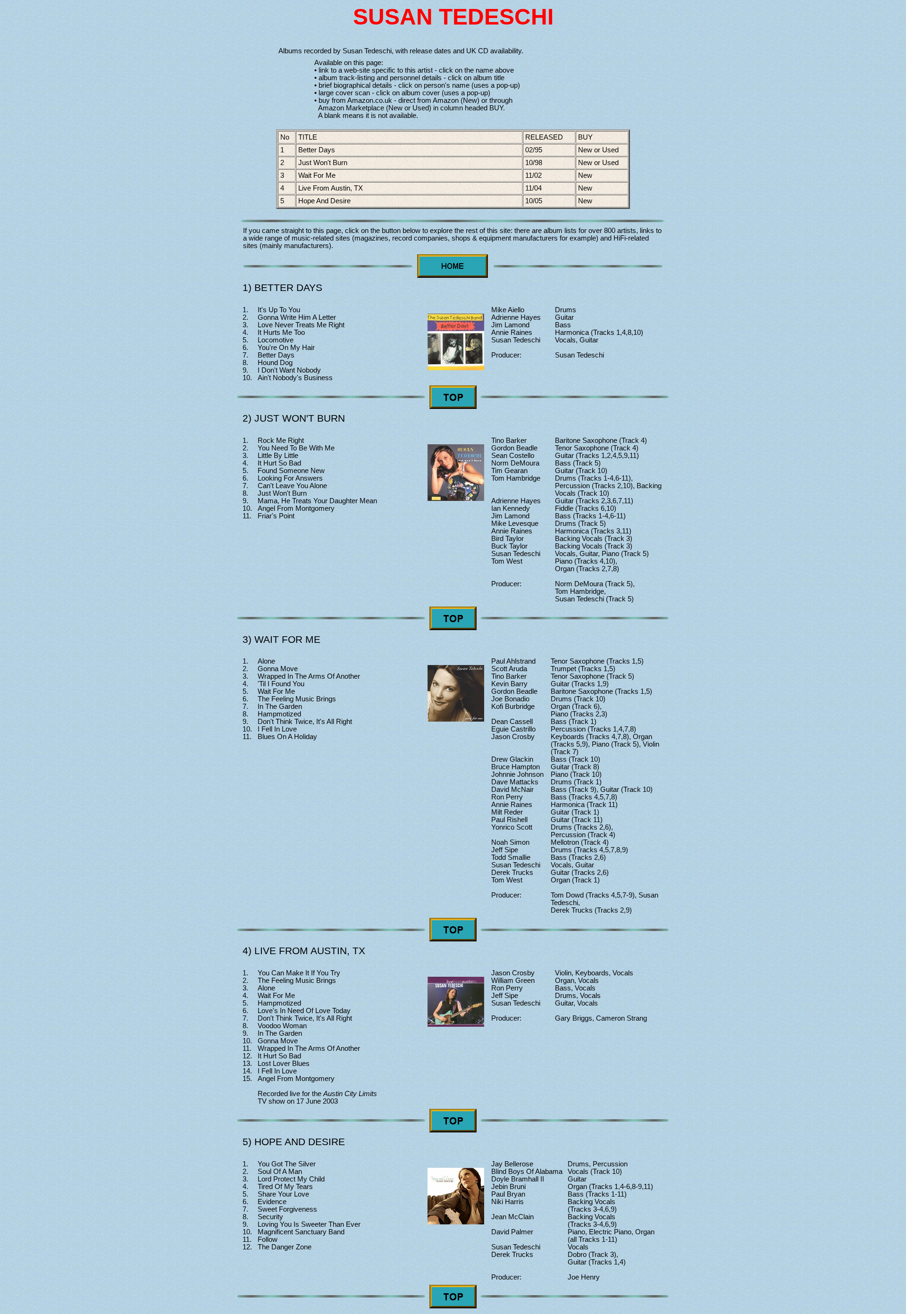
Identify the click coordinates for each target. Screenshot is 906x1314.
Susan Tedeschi (515, 340)
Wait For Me (317, 175)
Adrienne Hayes (516, 317)
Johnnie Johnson (517, 774)
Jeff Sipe (504, 850)
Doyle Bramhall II (517, 1179)
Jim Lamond (510, 325)
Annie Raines (511, 332)
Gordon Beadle (514, 448)
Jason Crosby (513, 736)
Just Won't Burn (322, 162)
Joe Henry (584, 1277)
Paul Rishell (509, 819)
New (586, 175)
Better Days (316, 150)
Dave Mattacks (514, 782)
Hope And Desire (324, 201)
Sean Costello (512, 455)
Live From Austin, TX (330, 188)
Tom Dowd (567, 895)
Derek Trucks (512, 872)
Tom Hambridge (515, 478)
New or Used (599, 150)
